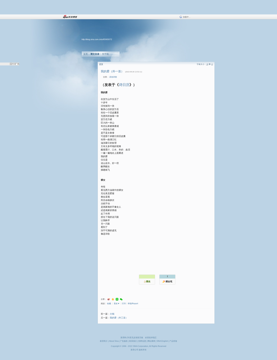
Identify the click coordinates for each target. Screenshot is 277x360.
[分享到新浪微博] (108, 299)
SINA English (162, 341)
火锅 (112, 314)
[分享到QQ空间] (113, 299)
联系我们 (133, 341)
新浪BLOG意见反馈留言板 (132, 337)
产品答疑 (173, 341)
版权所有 (143, 350)
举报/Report (133, 303)
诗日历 (124, 84)
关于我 (105, 54)
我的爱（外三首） (119, 318)
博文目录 (94, 54)
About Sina (114, 341)
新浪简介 (104, 341)
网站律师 (151, 341)
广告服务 (124, 341)
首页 (85, 54)
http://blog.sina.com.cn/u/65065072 (97, 39)
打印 (124, 303)
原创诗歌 (113, 77)
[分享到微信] (121, 299)
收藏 (109, 303)
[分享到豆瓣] (117, 299)
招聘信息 (142, 341)
